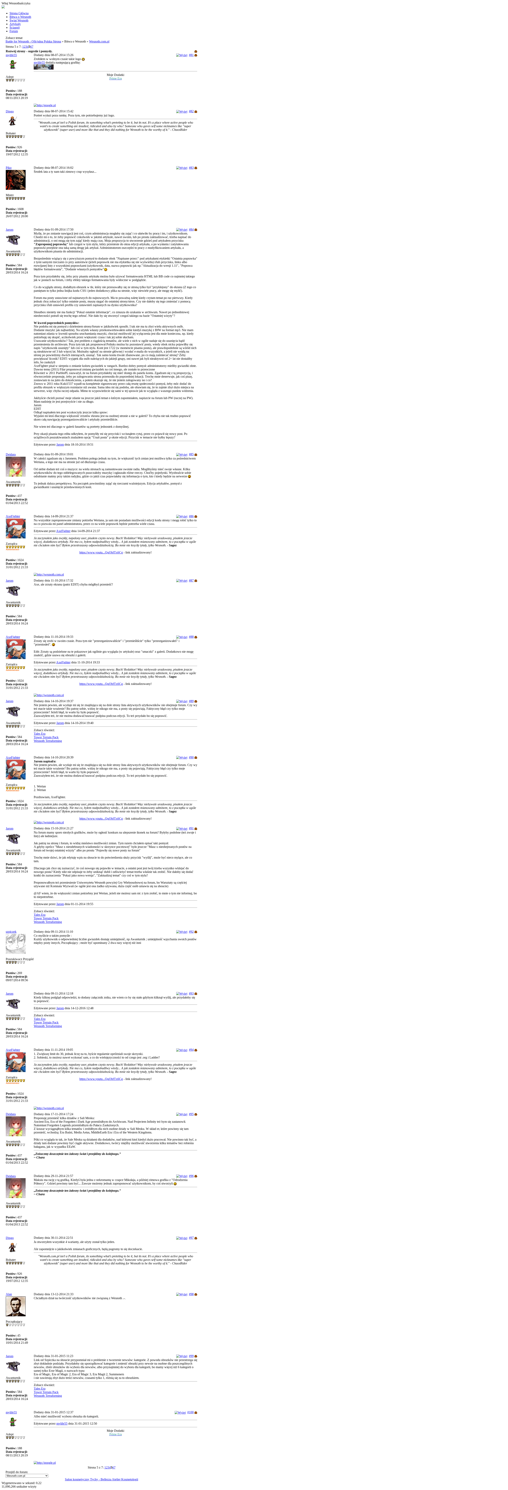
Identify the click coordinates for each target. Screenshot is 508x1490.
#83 (191, 167)
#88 (191, 636)
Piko (9, 167)
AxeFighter (13, 516)
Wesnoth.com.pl (99, 41)
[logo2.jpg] (44, 68)
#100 (190, 1412)
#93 (191, 993)
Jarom (9, 229)
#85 (191, 454)
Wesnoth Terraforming (48, 741)
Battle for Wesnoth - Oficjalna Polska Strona (33, 41)
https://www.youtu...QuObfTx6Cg (101, 552)
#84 (191, 229)
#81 (191, 55)
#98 (191, 1294)
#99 (191, 1356)
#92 (191, 931)
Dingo (10, 111)
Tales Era (39, 733)
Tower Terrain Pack (46, 737)
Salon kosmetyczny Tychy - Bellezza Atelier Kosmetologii (101, 1479)
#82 (191, 111)
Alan (9, 1294)
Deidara (11, 454)
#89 (191, 701)
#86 (191, 516)
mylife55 (11, 55)
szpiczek (11, 931)
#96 (191, 1176)
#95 (191, 1114)
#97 (191, 1237)
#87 (191, 580)
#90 (191, 757)
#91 (191, 828)
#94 (191, 1049)
